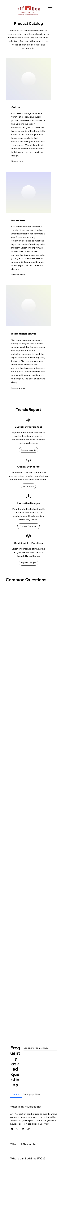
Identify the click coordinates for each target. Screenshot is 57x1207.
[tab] (16, 1094)
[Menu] (50, 7)
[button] (17, 161)
